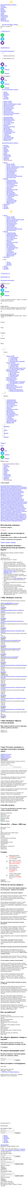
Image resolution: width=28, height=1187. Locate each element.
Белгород (6, 145)
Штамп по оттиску (8, 138)
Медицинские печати (9, 105)
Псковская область (11, 506)
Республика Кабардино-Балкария (9, 500)
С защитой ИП (13, 358)
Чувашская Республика (16, 508)
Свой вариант (4, 759)
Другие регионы (5, 20)
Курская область (5, 507)
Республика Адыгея (22, 501)
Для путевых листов (9, 122)
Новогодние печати (9, 112)
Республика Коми (15, 503)
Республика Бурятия (10, 512)
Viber (5, 65)
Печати (5, 92)
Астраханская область (6, 511)
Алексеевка (6, 146)
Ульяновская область (10, 515)
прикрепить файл (19, 1163)
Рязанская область (13, 507)
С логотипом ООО (14, 364)
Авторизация (10, 51)
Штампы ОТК (7, 140)
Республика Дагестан (6, 499)
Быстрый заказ (17, 767)
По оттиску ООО (14, 366)
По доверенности (8, 130)
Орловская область (20, 510)
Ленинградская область (7, 516)
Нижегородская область (17, 495)
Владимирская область (15, 489)
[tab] (14, 892)
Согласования (7, 136)
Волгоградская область (6, 491)
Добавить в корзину (5, 764)
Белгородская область (21, 488)
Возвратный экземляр (9, 120)
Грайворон (6, 150)
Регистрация (4, 51)
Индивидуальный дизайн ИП (17, 361)
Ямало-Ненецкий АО (21, 515)
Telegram (14, 571)
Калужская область (5, 485)
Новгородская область (6, 496)
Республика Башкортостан (19, 516)
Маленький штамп (14, 374)
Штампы (6, 93)
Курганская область (14, 518)
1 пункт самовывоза (17, 578)
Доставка (6, 97)
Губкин (5, 152)
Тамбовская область (10, 510)
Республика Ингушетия (18, 499)
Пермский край (5, 518)
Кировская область (5, 493)
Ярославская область (16, 497)
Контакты (6, 98)
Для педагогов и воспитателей (11, 113)
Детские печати (8, 110)
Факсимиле (6, 94)
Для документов (8, 121)
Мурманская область (6, 495)
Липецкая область (15, 487)
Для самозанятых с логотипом (17, 381)
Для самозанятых (8, 109)
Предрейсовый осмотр (9, 132)
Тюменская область (10, 519)
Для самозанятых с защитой (17, 383)
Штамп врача (13, 373)
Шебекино (6, 158)
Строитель (6, 157)
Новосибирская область (13, 514)
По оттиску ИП (13, 360)
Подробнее (3, 607)
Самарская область (17, 511)
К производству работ (9, 126)
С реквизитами (7, 133)
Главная (3, 542)
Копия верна (7, 128)
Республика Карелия (6, 503)
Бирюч (5, 148)
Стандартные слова (9, 137)
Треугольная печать (15, 372)
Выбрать (3, 608)
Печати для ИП (7, 101)
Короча (5, 153)
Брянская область (5, 489)
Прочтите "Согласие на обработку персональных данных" (13, 1149)
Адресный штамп (8, 117)
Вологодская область (18, 491)
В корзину (5, 1047)
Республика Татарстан (6, 520)
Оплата (5, 96)
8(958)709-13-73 (8, 573)
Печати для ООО (8, 102)
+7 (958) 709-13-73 (5, 31)
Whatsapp (6, 73)
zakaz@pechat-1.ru (5, 47)
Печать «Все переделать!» (16, 389)
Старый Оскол (7, 156)
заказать (3, 880)
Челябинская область (20, 519)
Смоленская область (6, 497)
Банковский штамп (8, 118)
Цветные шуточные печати (16, 391)
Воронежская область (16, 485)
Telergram (6, 69)
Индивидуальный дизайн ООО (18, 368)
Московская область (17, 520)
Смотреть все (4, 674)
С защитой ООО (14, 365)
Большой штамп (14, 376)
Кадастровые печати (9, 108)
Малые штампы (8, 129)
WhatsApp (6, 571)
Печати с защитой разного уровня (12, 104)
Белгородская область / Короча (9, 4)
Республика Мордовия (12, 504)
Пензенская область (17, 496)
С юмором (6, 134)
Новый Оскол (7, 154)
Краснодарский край (10, 488)
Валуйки (6, 149)
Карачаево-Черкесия (11, 501)
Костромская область (16, 493)
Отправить (17, 1132)
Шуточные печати (8, 114)
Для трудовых (7, 124)
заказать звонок (5, 1144)
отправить (17, 1060)
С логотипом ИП (14, 357)
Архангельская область (18, 492)
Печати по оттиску (8, 106)
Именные (6, 125)
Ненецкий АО (20, 506)
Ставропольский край (6, 492)
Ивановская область (6, 487)
